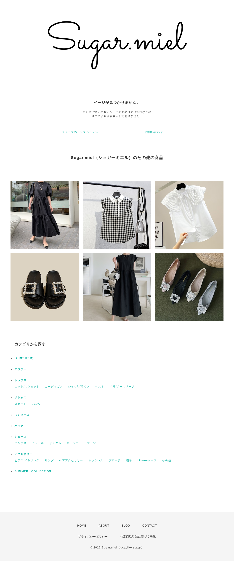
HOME (81, 525)
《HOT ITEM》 (25, 358)
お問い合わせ (154, 132)
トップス (21, 380)
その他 (166, 460)
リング (49, 460)
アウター (21, 369)
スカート (21, 403)
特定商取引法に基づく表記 (138, 536)
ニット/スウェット (27, 386)
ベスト (99, 386)
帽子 (129, 460)
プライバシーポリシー (93, 536)
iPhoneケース (147, 460)
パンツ (36, 403)
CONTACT (149, 525)
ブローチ (115, 460)
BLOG (126, 525)
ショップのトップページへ (80, 132)
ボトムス (21, 397)
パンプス (21, 443)
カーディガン (54, 386)
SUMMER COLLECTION (33, 471)
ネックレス (95, 460)
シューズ (21, 436)
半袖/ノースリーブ (122, 386)
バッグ (19, 425)
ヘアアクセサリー (71, 460)
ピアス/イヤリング (27, 460)
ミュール (38, 443)
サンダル (55, 443)
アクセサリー (23, 454)
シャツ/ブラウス (79, 386)
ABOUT (104, 525)
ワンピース (22, 414)
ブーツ (91, 443)
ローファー (74, 443)
